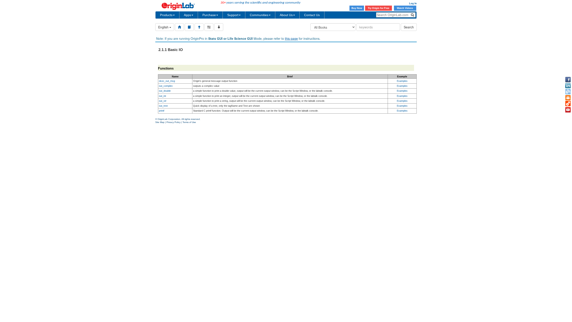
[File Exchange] (568, 104)
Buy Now (356, 8)
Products (166, 15)
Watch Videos (405, 8)
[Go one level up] (199, 27)
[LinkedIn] (568, 86)
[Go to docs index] (179, 27)
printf (161, 110)
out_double (165, 90)
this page (291, 38)
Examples (402, 81)
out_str (162, 101)
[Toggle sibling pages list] (208, 27)
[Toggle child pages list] (218, 27)
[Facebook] (568, 80)
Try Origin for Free (378, 8)
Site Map (159, 122)
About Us (286, 15)
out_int (162, 96)
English (163, 27)
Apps (187, 15)
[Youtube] (568, 110)
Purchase (209, 15)
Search (409, 27)
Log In (413, 3)
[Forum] (568, 98)
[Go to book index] (189, 27)
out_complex (166, 86)
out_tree (163, 105)
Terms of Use (189, 122)
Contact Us (312, 15)
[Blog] (568, 92)
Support (232, 15)
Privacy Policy (173, 122)
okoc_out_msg (167, 81)
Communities (259, 15)
